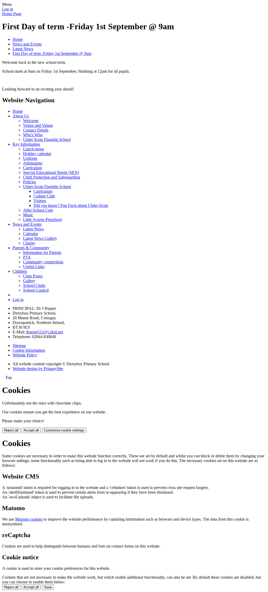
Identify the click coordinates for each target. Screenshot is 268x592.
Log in (7, 9)
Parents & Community (31, 248)
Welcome (30, 120)
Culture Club (44, 196)
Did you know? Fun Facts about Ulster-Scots (71, 205)
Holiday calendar (37, 153)
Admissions (32, 163)
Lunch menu (33, 149)
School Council (36, 290)
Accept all (31, 430)
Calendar (30, 233)
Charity (29, 243)
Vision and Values (38, 125)
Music (28, 215)
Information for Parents (42, 252)
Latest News (23, 49)
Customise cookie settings (64, 430)
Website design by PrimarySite (38, 368)
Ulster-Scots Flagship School (47, 186)
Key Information (26, 144)
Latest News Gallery (40, 238)
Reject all (11, 430)
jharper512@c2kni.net (44, 332)
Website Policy (25, 355)
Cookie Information (29, 350)
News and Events (27, 44)
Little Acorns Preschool (42, 219)
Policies (29, 182)
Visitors (40, 200)
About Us (21, 116)
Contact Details (35, 130)
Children (20, 271)
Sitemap (19, 345)
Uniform (30, 158)
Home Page (11, 14)
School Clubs (34, 285)
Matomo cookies (29, 519)
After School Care (38, 210)
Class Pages (33, 276)
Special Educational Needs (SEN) (51, 172)
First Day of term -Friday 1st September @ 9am (52, 53)
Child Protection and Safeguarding (51, 177)
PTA (27, 257)
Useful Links (33, 266)
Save (48, 587)
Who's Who (33, 135)
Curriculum (32, 168)
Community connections (43, 262)
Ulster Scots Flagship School (47, 139)
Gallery (29, 280)
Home (18, 39)
